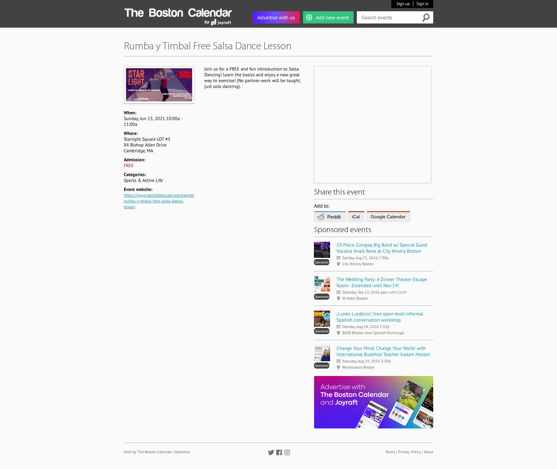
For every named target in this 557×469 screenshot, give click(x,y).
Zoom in (159, 84)
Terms (390, 451)
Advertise (182, 451)
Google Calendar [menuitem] (388, 216)
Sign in (422, 3)
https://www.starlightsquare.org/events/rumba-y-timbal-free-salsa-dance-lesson (159, 201)
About (428, 451)
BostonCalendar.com (178, 11)
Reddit (334, 217)
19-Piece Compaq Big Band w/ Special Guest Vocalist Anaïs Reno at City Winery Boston (382, 248)
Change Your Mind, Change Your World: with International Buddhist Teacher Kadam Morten (383, 351)
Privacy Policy (409, 451)
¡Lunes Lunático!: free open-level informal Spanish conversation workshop (380, 317)
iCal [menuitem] (356, 216)
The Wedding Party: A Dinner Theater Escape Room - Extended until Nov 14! (382, 282)
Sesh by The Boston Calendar (148, 451)
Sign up (403, 3)
